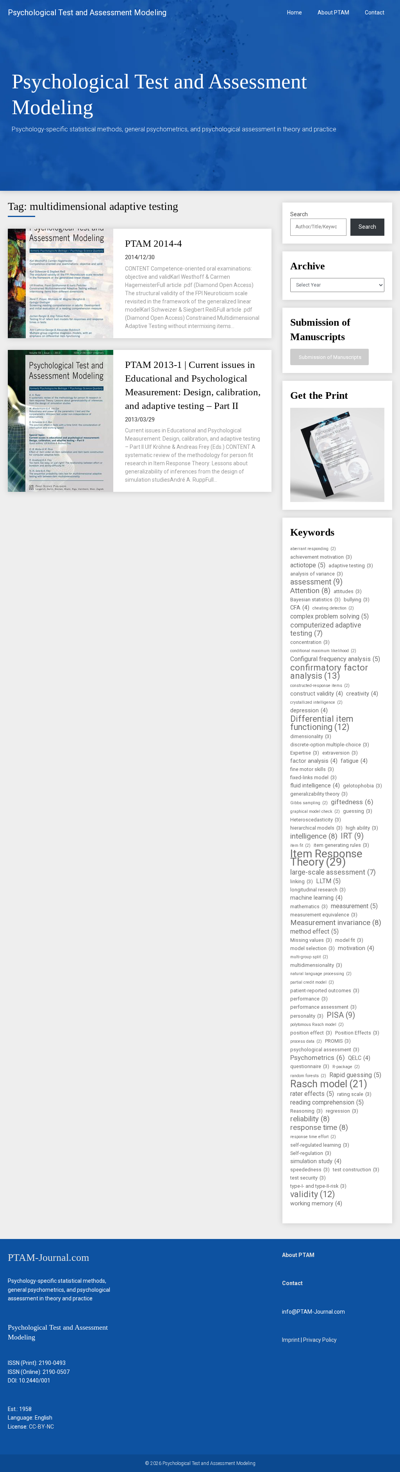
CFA (299, 607)
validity (312, 1194)
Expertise (304, 753)
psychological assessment (324, 1049)
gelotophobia (362, 786)
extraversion (340, 753)
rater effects (312, 1093)
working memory (316, 1203)
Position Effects (357, 1033)
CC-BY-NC (41, 1427)
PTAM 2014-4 (153, 243)
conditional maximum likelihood (323, 650)
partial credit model (312, 982)
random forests (308, 1075)
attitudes (348, 591)
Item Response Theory (326, 858)
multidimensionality (316, 965)
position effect (311, 1033)
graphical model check (315, 811)
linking (301, 881)
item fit (300, 845)
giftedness (352, 802)
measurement (354, 906)
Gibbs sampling (309, 802)
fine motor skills (312, 769)
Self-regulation (310, 1153)
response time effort (313, 1136)
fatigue (354, 761)
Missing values (311, 940)
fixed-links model (313, 777)
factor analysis (314, 761)
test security (308, 1178)
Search (299, 214)
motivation (356, 948)
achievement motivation (321, 557)
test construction (356, 1170)
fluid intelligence (315, 785)
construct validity (316, 693)
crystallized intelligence (316, 702)
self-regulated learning (319, 1145)
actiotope (307, 565)
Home (294, 12)
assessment (316, 582)
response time (319, 1128)
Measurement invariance (335, 923)
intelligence (314, 836)
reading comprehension (327, 1102)
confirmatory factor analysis (329, 671)
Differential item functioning (321, 723)
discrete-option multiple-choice (329, 745)
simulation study (315, 1161)
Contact (374, 12)
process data (306, 1041)
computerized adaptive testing (325, 629)
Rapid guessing (355, 1075)
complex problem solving (329, 616)
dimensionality (310, 736)
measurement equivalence (323, 915)
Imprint (291, 1340)
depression (309, 710)
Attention (310, 591)
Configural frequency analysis (335, 659)
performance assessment (323, 1007)
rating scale (354, 1094)
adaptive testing (351, 565)
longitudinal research (318, 890)
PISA (341, 1015)
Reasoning (306, 1111)
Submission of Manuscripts (329, 357)
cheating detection (333, 608)
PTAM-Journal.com (48, 1257)
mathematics (309, 906)
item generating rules (341, 845)
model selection (312, 948)
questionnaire (309, 1066)
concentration (310, 642)
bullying (357, 599)
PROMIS (338, 1041)
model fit (349, 940)
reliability (310, 1119)
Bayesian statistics (315, 599)
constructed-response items (320, 685)
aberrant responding (313, 548)
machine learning (316, 898)
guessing (357, 811)
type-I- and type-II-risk (318, 1186)
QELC (359, 1058)
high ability (362, 828)
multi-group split (309, 956)
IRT (352, 836)
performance (309, 999)
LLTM (328, 881)
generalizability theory (319, 794)
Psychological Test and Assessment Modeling (87, 12)
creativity (362, 693)
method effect (314, 931)
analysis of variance (316, 574)
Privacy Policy (320, 1340)
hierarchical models (316, 828)
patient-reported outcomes (324, 990)
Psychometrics (317, 1057)
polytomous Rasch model (317, 1024)
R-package (346, 1066)
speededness (310, 1170)
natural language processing (321, 973)
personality (306, 1016)
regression (342, 1111)
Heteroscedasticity (315, 820)
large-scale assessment (333, 872)
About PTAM (333, 12)
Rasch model (328, 1084)
